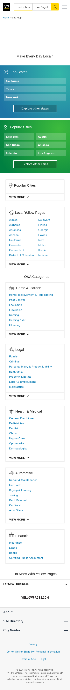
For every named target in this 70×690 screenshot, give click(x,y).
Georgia (43, 229)
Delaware (44, 219)
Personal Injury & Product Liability (30, 366)
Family (13, 356)
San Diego (13, 144)
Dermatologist (18, 448)
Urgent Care (17, 438)
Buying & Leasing (20, 490)
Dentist (13, 428)
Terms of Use (28, 659)
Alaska (13, 219)
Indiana (43, 255)
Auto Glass (16, 510)
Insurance (15, 542)
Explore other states (35, 108)
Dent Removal (18, 500)
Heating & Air (17, 320)
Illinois (42, 250)
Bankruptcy (16, 371)
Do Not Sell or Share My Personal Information (33, 651)
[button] (64, 7)
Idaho (42, 245)
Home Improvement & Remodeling (31, 294)
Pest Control (17, 299)
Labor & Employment (22, 381)
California (12, 81)
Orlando (11, 153)
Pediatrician (16, 423)
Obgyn (13, 433)
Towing (13, 495)
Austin (42, 136)
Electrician (15, 309)
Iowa (41, 240)
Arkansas (15, 229)
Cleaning (14, 325)
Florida (42, 224)
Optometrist (16, 443)
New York (12, 97)
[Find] (55, 6)
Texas (10, 89)
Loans (13, 547)
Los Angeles (46, 153)
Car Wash (15, 505)
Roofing (14, 314)
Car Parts (15, 485)
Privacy (33, 644)
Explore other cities (35, 164)
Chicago (43, 144)
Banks (13, 552)
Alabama (14, 224)
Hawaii (42, 234)
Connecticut (16, 250)
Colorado (15, 245)
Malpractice (16, 386)
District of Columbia (21, 255)
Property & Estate (20, 376)
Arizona (14, 234)
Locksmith (15, 304)
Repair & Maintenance (23, 479)
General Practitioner (22, 418)
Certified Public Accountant (26, 557)
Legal (43, 659)
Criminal (14, 361)
